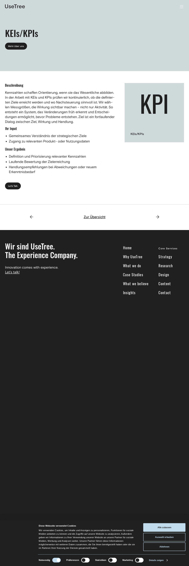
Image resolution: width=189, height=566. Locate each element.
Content (164, 283)
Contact (164, 292)
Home (127, 247)
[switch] (85, 560)
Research (165, 265)
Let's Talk (13, 186)
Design (163, 274)
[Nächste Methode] (157, 217)
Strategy (165, 256)
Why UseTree (133, 256)
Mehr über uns (16, 46)
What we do (132, 265)
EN (173, 6)
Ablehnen (164, 546)
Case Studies (133, 274)
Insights (129, 292)
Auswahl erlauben (164, 537)
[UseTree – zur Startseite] (15, 6)
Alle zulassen (164, 527)
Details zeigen (156, 560)
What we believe (136, 283)
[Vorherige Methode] (31, 217)
